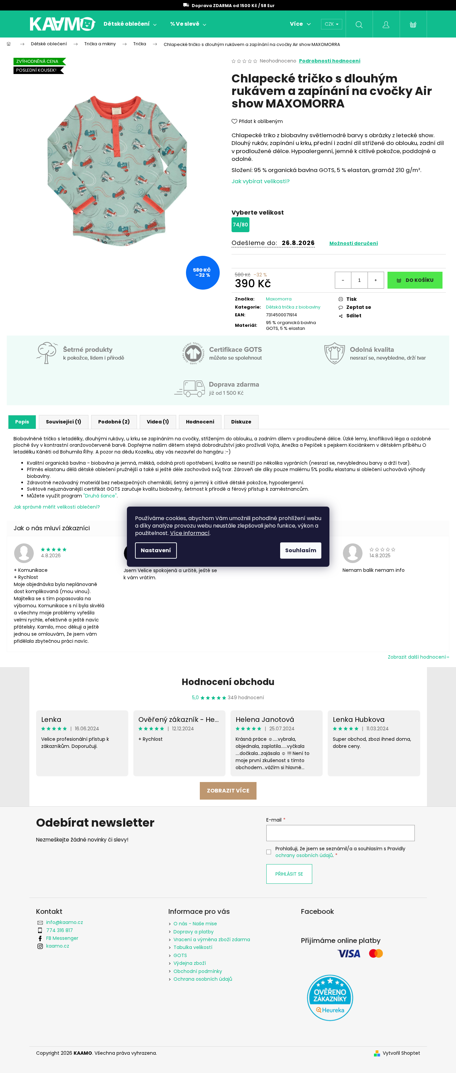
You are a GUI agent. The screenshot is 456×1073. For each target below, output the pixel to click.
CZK (330, 24)
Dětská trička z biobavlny (293, 307)
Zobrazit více (228, 791)
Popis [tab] (22, 421)
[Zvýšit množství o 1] (376, 280)
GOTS (180, 955)
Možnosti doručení (353, 243)
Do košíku (419, 280)
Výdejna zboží (189, 963)
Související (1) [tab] (63, 421)
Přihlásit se (289, 874)
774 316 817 (59, 930)
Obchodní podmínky (197, 971)
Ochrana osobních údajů (202, 979)
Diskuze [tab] (241, 421)
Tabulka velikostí (192, 947)
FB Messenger (62, 938)
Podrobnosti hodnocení (329, 61)
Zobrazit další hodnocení (417, 657)
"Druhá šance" (100, 495)
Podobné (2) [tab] (114, 421)
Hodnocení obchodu (228, 682)
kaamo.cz (57, 946)
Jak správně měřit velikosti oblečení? (57, 507)
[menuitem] (130, 24)
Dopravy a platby (193, 931)
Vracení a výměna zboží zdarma (211, 939)
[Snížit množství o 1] (343, 280)
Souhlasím (300, 550)
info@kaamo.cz (64, 922)
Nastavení (156, 550)
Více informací (190, 533)
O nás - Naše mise (195, 923)
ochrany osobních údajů (304, 855)
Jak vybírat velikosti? (261, 181)
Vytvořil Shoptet (401, 1053)
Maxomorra (279, 299)
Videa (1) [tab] (158, 421)
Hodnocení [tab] (200, 421)
